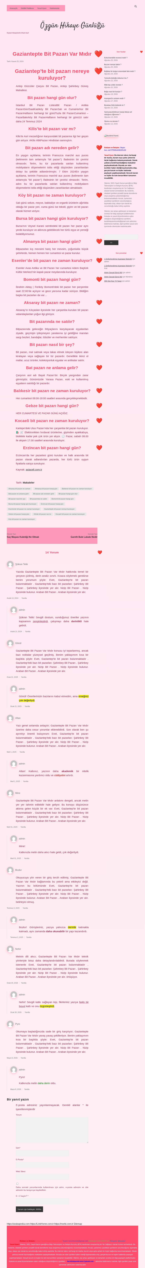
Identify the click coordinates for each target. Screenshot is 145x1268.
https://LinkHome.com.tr (42, 1224)
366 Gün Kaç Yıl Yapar (113, 281)
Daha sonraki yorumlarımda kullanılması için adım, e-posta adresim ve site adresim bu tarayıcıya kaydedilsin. (52, 1188)
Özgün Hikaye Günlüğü (72, 25)
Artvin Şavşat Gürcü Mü (113, 273)
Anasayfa (13, 8)
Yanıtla (24, 598)
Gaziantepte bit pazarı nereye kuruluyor (59, 509)
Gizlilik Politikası (27, 8)
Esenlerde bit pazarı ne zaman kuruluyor (24, 509)
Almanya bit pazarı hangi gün (46, 489)
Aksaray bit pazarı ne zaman (19, 489)
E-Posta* (20, 1160)
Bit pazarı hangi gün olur (68, 494)
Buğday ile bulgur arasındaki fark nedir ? (119, 71)
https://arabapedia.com (18, 1224)
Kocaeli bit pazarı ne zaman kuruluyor (70, 514)
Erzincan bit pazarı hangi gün (52, 504)
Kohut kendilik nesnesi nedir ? (115, 58)
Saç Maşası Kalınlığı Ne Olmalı (23, 537)
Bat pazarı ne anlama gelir (18, 494)
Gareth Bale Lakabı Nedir (84, 537)
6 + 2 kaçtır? (22, 1196)
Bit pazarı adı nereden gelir (43, 494)
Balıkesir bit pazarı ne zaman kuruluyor (77, 489)
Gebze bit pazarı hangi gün (18, 514)
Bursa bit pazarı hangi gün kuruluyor (22, 504)
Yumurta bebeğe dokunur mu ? (116, 78)
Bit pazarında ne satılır (38, 499)
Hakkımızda (54, 8)
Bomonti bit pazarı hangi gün (63, 499)
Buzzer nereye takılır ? (112, 65)
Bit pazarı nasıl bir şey (16, 499)
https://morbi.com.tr (63, 1224)
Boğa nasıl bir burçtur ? (113, 92)
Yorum (19, 1115)
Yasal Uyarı (41, 8)
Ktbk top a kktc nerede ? (113, 85)
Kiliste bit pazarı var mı (42, 514)
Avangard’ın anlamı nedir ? (114, 98)
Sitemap (78, 1224)
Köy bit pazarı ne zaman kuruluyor (21, 519)
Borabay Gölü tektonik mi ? (114, 105)
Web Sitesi (20, 1171)
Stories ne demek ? (111, 121)
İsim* (18, 1148)
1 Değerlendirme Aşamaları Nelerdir (118, 259)
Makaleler (28, 482)
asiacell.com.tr (34, 469)
